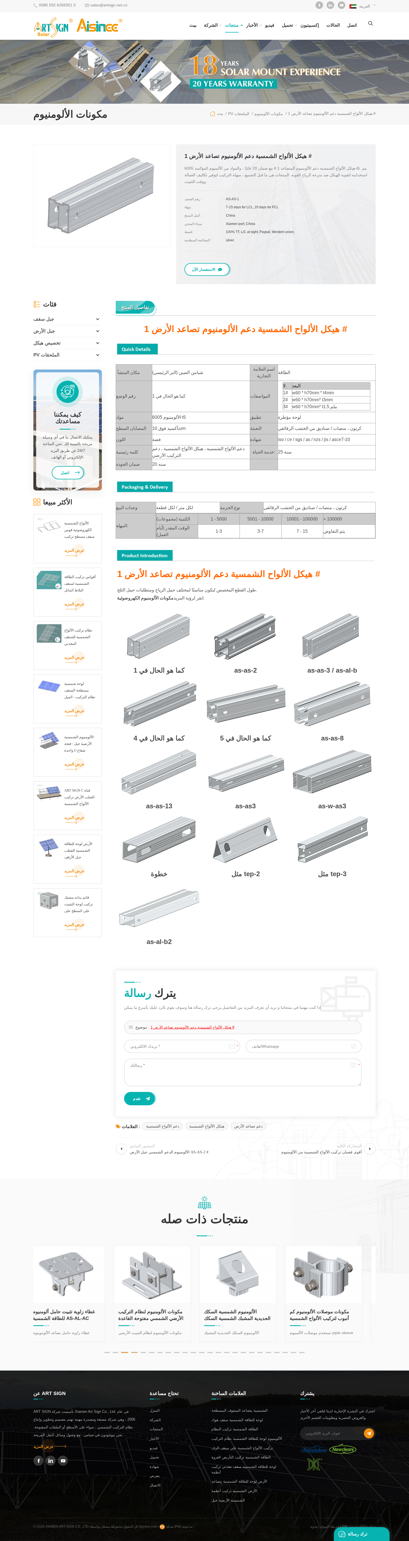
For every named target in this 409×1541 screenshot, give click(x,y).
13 (210, 1352)
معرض (155, 1476)
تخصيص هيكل (47, 343)
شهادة (154, 1467)
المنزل (155, 1410)
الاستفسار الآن (203, 269)
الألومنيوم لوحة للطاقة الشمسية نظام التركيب (246, 1438)
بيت (192, 25)
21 (277, 1352)
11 (193, 1352)
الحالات (333, 25)
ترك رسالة (357, 1534)
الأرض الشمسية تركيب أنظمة (234, 1491)
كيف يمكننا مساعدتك (67, 418)
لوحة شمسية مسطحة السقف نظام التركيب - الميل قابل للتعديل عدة (79, 691)
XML (345, 1526)
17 (243, 1352)
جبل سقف (43, 319)
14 (218, 1352)
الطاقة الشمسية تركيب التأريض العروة (241, 1457)
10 (185, 1352)
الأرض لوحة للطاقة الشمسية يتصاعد (239, 1481)
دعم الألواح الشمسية (162, 1126)
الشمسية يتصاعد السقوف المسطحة (239, 1410)
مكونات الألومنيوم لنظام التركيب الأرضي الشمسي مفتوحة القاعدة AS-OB (74, 1315)
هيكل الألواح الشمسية (206, 1126)
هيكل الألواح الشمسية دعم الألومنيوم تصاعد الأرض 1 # (192, 1027)
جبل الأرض (44, 331)
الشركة (211, 25)
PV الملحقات (46, 355)
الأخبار (252, 25)
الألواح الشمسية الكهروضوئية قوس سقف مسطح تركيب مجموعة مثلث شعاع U (79, 530)
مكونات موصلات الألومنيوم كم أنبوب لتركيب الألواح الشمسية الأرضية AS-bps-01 (243, 1315)
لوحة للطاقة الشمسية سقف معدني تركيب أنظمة (243, 1469)
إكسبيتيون (309, 25)
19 (260, 1352)
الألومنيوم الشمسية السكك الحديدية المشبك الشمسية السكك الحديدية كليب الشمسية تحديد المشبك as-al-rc (161, 1315)
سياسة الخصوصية (363, 1526)
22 (285, 1352)
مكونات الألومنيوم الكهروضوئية (145, 598)
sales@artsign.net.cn (108, 5)
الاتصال (155, 1485)
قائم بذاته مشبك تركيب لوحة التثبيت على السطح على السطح (78, 904)
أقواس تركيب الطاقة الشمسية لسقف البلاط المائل (80, 583)
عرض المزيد (74, 550)
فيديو (269, 25)
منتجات (232, 25)
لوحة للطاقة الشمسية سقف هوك (237, 1420)
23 (293, 1352)
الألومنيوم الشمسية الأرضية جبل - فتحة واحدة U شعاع (79, 743)
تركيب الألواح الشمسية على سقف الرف (242, 1448)
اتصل (352, 25)
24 (302, 1352)
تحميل (287, 25)
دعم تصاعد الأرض (248, 1126)
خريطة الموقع (329, 1526)
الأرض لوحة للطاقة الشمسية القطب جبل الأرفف (78, 850)
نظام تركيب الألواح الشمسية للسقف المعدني (78, 637)
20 (268, 1352)
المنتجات (156, 1429)
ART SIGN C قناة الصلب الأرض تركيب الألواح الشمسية (79, 797)
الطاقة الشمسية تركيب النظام (234, 1429)
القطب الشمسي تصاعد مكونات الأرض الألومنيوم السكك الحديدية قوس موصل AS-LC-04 (331, 1315)
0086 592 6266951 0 (57, 5)
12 (201, 1352)
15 (227, 1352)
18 (252, 1352)
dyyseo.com (148, 1526)
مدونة (314, 1526)
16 (235, 1352)
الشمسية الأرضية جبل (228, 1500)
